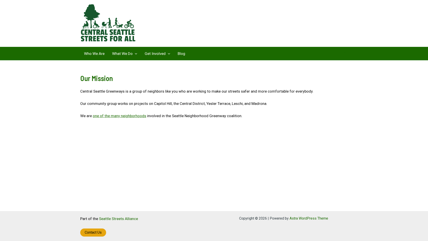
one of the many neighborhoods (119, 116)
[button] (135, 53)
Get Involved (155, 53)
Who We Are (94, 53)
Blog (181, 53)
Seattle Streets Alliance (118, 218)
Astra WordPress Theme (309, 218)
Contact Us (93, 232)
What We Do (122, 53)
